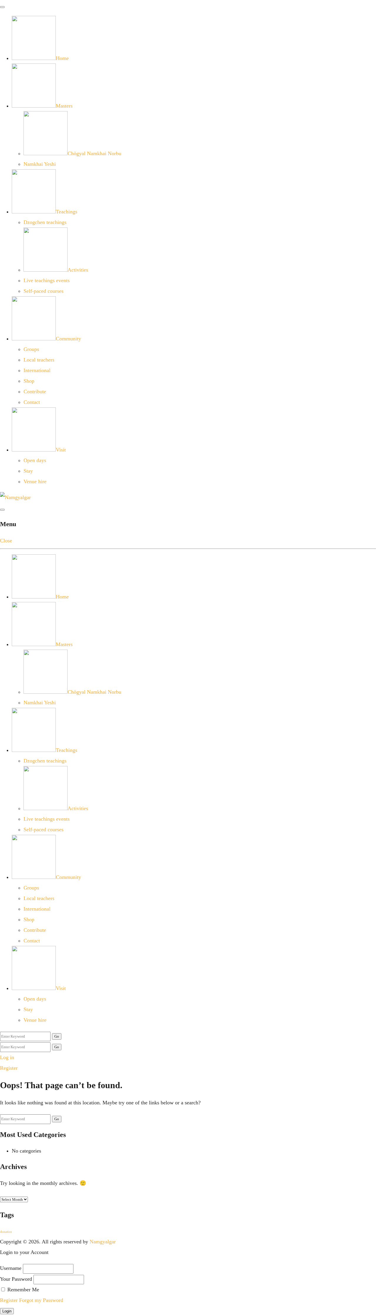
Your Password (16, 1279)
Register (9, 1068)
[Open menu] (2, 510)
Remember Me (22, 1289)
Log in (7, 1057)
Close (6, 541)
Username (10, 1268)
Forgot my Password (41, 1300)
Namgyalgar (103, 1242)
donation (6, 1231)
